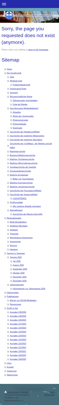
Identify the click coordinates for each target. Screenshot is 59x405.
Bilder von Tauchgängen (23, 179)
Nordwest (14, 230)
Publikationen (13, 296)
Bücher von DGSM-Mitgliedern (23, 300)
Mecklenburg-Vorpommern (21, 238)
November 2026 (19, 277)
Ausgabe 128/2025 (18, 320)
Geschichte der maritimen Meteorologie (27, 136)
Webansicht (49, 395)
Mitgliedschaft (16, 81)
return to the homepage (38, 50)
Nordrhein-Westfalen (19, 226)
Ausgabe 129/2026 (18, 316)
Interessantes (13, 292)
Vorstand (14, 93)
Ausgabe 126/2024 (18, 328)
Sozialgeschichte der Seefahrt (23, 167)
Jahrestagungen (17, 285)
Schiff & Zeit (12, 308)
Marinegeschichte (17, 151)
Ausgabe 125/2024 (18, 332)
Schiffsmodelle (16, 202)
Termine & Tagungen (16, 253)
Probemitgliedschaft (21, 85)
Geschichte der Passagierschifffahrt (25, 191)
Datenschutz (12, 375)
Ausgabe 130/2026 (18, 312)
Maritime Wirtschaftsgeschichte (24, 163)
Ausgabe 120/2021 (18, 351)
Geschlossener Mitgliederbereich (24, 108)
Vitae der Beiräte (20, 104)
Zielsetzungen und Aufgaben (25, 100)
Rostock (13, 245)
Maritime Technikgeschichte (22, 159)
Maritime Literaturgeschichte (22, 187)
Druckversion (13, 392)
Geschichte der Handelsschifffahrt (25, 132)
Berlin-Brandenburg (18, 222)
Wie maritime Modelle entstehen (27, 206)
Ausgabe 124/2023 (18, 336)
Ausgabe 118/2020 (18, 359)
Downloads (17, 128)
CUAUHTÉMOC (20, 198)
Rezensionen (15, 304)
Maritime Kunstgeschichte (21, 183)
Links (9, 363)
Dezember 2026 (19, 281)
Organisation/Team (18, 89)
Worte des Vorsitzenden (23, 116)
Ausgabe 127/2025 (18, 324)
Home (9, 69)
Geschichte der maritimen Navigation (26, 140)
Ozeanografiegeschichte (20, 171)
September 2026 (20, 269)
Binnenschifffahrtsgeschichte (22, 155)
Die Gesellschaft (14, 73)
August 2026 (18, 265)
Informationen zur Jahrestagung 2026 (29, 289)
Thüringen (14, 234)
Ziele (12, 77)
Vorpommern (15, 241)
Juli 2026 (17, 261)
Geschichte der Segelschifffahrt (24, 194)
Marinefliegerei (16, 210)
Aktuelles (17, 112)
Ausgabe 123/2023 (18, 340)
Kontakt (10, 367)
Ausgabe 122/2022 (18, 343)
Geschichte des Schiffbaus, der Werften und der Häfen (31, 145)
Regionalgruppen (14, 218)
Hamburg (14, 249)
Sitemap (24, 392)
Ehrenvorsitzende (20, 120)
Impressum (12, 371)
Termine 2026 (16, 257)
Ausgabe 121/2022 (18, 347)
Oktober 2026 (19, 273)
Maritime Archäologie (19, 175)
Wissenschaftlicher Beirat (21, 96)
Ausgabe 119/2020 (18, 355)
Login (52, 392)
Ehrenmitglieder (19, 124)
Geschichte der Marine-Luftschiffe (27, 214)
